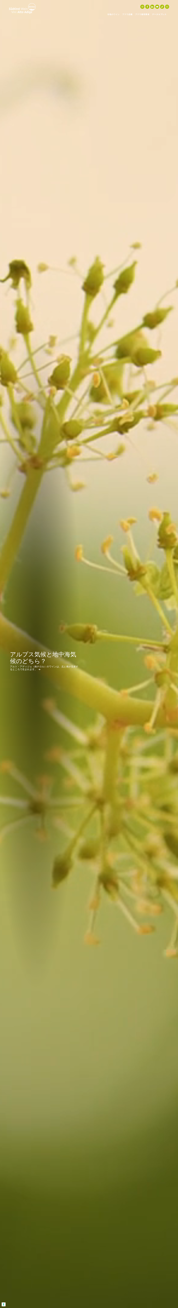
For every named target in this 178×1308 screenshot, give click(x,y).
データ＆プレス (159, 14)
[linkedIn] (152, 7)
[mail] (167, 7)
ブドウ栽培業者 (142, 14)
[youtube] (157, 7)
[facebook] (147, 7)
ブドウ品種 (127, 14)
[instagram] (142, 7)
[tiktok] (162, 7)
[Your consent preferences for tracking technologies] (4, 1304)
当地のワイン (113, 14)
